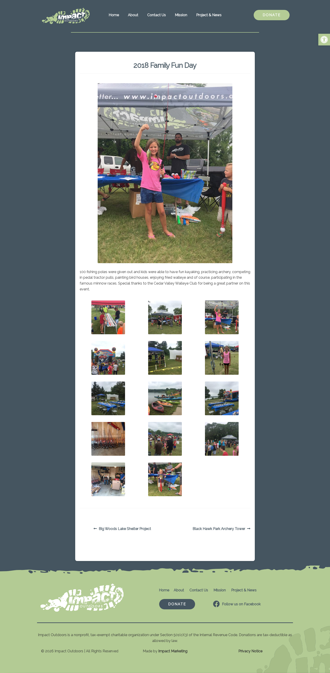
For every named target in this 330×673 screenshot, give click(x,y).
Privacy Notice (250, 651)
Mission (181, 15)
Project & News (209, 15)
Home (114, 15)
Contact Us (156, 15)
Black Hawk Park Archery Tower (219, 529)
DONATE (272, 15)
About (133, 15)
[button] (324, 39)
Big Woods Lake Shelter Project (125, 529)
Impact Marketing (172, 651)
